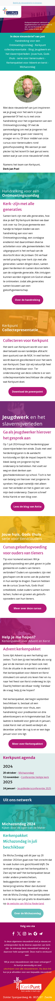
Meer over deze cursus (27, 608)
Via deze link (45, 968)
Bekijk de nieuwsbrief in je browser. (27, 3)
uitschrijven (9, 968)
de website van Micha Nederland (25, 903)
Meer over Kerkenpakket (27, 743)
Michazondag (26, 772)
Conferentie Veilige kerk (35, 777)
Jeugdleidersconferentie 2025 (34, 788)
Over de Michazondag (27, 913)
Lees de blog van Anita (27, 506)
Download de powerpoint (27, 391)
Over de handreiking (27, 300)
